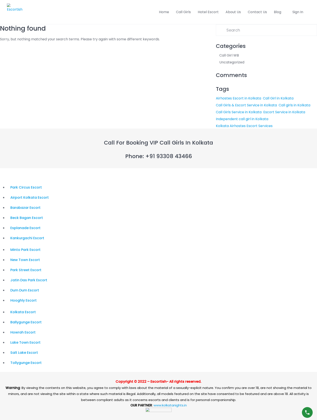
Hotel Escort (208, 11)
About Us (233, 11)
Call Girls (183, 11)
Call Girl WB (229, 55)
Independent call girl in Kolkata (242, 118)
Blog (277, 11)
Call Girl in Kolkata (278, 98)
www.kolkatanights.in (170, 405)
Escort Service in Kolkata (284, 112)
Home (164, 11)
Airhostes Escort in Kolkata (238, 98)
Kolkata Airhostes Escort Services (244, 125)
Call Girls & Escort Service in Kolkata (246, 105)
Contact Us (257, 11)
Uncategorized (231, 62)
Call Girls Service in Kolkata (239, 112)
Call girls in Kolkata (294, 105)
